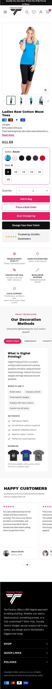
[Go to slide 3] (27, 564)
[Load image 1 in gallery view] (11, 100)
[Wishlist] (33, 11)
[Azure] (8, 158)
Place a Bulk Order (26, 207)
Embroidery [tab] (31, 341)
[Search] (26, 11)
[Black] (21, 158)
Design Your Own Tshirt (26, 225)
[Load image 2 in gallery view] (21, 100)
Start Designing (26, 216)
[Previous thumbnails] (4, 101)
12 (23, 172)
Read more (8, 135)
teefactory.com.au (26, 672)
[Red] (42, 158)
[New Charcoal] (35, 158)
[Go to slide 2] (25, 564)
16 (39, 172)
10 (15, 172)
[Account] (40, 11)
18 (8, 179)
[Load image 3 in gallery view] (31, 100)
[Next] (49, 2)
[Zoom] (26, 59)
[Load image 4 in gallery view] (41, 100)
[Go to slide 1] (22, 564)
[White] (14, 158)
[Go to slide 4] (29, 564)
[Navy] (28, 158)
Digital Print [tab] (12, 341)
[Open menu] (5, 11)
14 (31, 172)
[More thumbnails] (48, 101)
